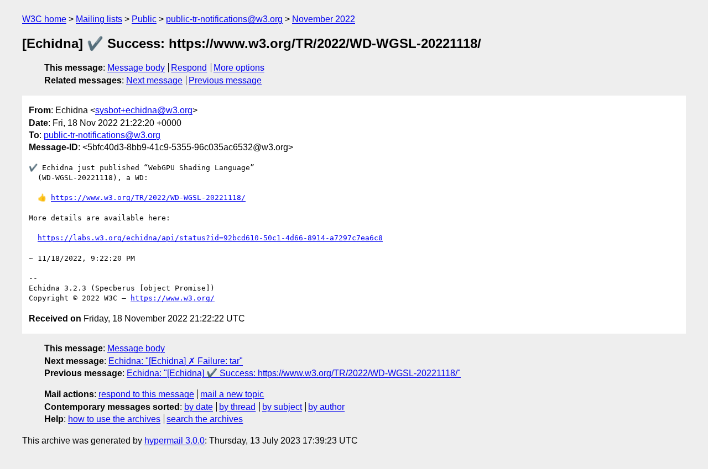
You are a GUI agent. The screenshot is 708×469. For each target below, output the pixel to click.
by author (326, 407)
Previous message (225, 80)
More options (239, 67)
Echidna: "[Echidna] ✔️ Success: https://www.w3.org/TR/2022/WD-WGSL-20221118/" (294, 373)
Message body (136, 67)
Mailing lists (99, 19)
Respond (189, 67)
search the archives (204, 419)
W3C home (44, 19)
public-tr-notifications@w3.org (224, 19)
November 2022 (323, 19)
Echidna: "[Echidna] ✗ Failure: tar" (175, 361)
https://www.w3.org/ (173, 298)
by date (198, 407)
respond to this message (146, 394)
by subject (282, 407)
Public (144, 19)
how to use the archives (114, 419)
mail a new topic (232, 394)
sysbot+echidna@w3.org (143, 110)
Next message (154, 80)
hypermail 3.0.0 (174, 440)
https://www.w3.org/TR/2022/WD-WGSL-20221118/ (148, 197)
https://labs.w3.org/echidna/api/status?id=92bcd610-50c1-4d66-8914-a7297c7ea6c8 (210, 238)
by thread (237, 407)
